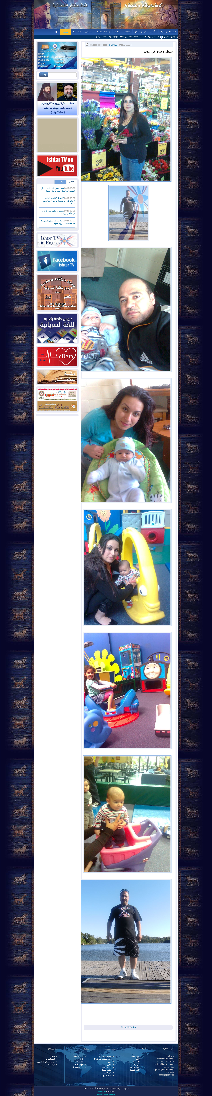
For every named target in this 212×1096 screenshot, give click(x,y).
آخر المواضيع (60, 182)
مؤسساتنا (79, 1065)
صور (109, 1062)
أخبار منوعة (135, 1067)
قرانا (81, 1059)
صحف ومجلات (105, 1056)
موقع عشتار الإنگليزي (46, 1062)
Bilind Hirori (110, 1092)
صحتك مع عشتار (104, 1076)
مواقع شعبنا (78, 1067)
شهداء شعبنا (78, 1056)
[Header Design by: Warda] (106, 29)
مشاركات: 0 (113, 45)
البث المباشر (50, 1059)
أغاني (109, 1065)
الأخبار (71, 182)
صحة (52, 1056)
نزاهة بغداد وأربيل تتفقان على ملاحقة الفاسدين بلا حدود (57, 222)
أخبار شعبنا (135, 1056)
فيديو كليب (106, 1067)
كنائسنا (80, 1062)
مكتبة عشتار (106, 1070)
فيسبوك (51, 1065)
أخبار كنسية (135, 1070)
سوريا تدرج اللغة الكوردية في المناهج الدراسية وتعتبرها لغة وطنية (58, 190)
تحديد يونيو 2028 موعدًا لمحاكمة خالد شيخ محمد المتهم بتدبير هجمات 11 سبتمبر (176, 36)
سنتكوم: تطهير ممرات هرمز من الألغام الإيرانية (58, 212)
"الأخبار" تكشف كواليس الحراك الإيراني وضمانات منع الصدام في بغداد (59, 201)
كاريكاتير (107, 1073)
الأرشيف (136, 1065)
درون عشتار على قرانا (102, 1059)
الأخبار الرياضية (133, 1062)
